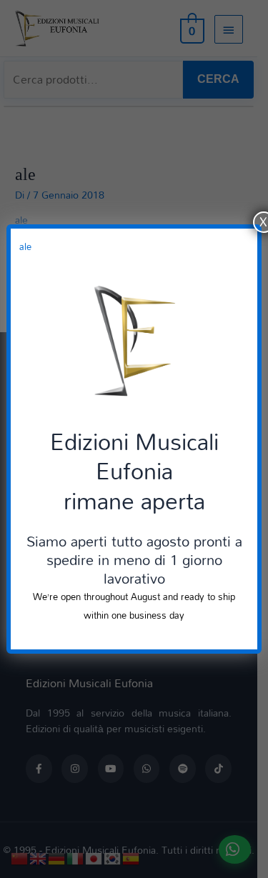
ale (25, 246)
